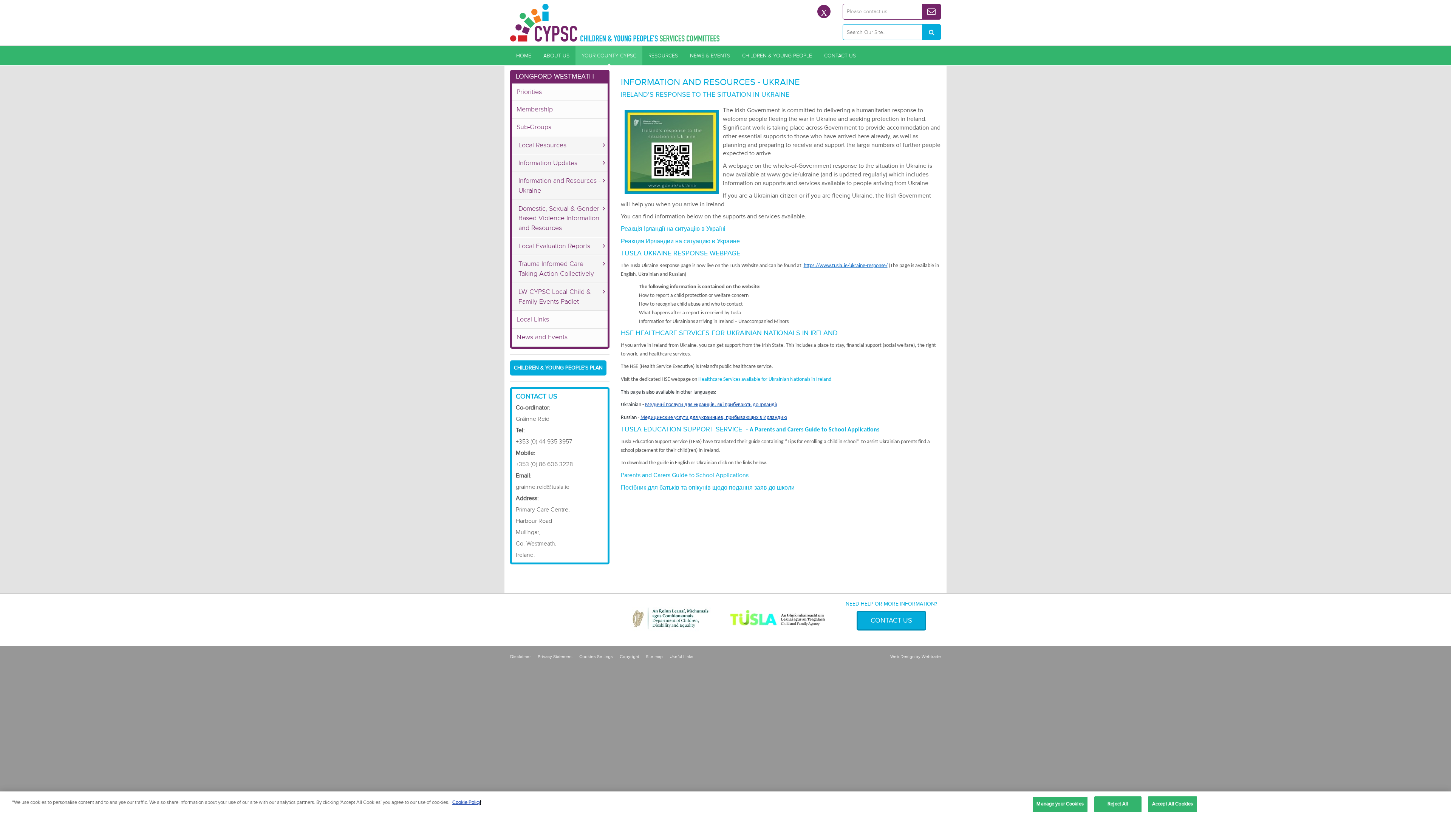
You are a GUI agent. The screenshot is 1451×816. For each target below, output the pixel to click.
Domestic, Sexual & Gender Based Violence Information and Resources (558, 218)
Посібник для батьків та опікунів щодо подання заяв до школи (708, 487)
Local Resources (542, 145)
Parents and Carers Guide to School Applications (685, 475)
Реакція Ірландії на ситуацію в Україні (673, 229)
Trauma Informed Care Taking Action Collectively (556, 269)
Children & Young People (777, 56)
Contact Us (840, 56)
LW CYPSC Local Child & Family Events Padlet (554, 296)
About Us (556, 56)
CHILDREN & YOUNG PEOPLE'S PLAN (558, 368)
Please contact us (867, 11)
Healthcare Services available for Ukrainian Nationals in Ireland (764, 379)
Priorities (529, 92)
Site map (654, 657)
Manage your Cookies (1059, 804)
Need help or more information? (891, 604)
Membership (535, 109)
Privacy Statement (555, 657)
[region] (725, 803)
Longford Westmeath (555, 76)
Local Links (533, 319)
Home (523, 56)
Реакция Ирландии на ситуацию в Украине (680, 241)
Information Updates (547, 163)
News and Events (542, 337)
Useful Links (681, 657)
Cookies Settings (596, 657)
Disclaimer (520, 657)
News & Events (710, 56)
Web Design (902, 657)
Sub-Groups (534, 127)
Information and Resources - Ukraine (559, 185)
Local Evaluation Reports (554, 246)
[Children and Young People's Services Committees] (615, 23)
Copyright (629, 657)
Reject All (1118, 804)
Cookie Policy (466, 802)
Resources (663, 56)
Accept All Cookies (1172, 804)
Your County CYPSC (609, 56)
